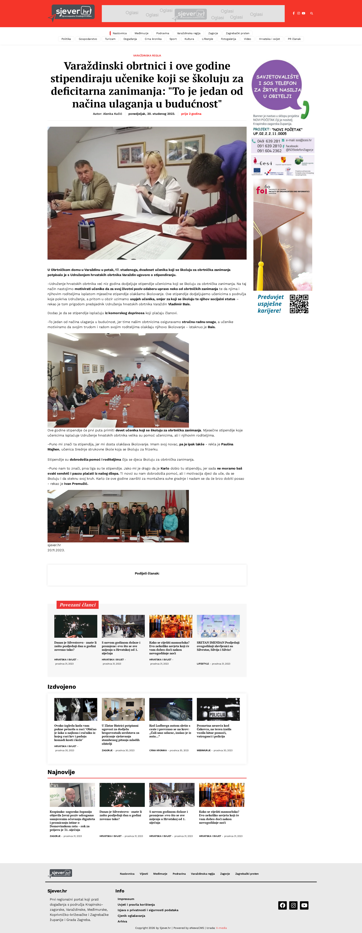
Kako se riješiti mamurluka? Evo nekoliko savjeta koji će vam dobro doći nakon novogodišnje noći (169, 648)
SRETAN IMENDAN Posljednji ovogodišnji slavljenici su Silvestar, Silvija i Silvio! (218, 646)
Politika (66, 38)
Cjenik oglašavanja (131, 916)
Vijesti (144, 873)
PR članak (294, 38)
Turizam (110, 38)
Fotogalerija (228, 38)
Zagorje (213, 33)
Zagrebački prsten (237, 33)
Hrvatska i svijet (269, 38)
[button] (311, 14)
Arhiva (122, 921)
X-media (221, 927)
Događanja (130, 38)
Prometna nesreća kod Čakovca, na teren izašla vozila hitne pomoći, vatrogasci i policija (214, 731)
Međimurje (141, 33)
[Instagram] (298, 13)
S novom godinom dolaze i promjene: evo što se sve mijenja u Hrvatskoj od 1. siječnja (121, 648)
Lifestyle (207, 38)
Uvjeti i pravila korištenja (136, 904)
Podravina (162, 33)
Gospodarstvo (88, 38)
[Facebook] (293, 13)
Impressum (126, 899)
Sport (173, 38)
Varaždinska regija (188, 33)
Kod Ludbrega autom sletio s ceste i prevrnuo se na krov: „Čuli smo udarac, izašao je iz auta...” (170, 731)
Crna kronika (153, 38)
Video (247, 38)
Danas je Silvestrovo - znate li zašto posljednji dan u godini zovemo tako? (75, 646)
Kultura (189, 38)
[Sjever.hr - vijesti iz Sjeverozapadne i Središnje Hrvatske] (71, 14)
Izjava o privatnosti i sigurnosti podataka (148, 910)
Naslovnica (120, 33)
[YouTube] (303, 13)
